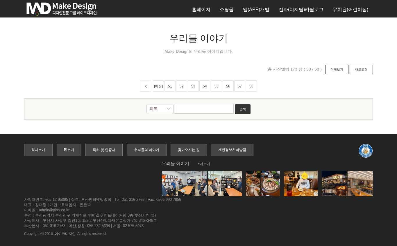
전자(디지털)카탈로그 (301, 9)
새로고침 (361, 69)
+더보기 (204, 164)
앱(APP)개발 (256, 9)
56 (228, 86)
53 (193, 86)
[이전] (158, 86)
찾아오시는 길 (189, 150)
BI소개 (69, 150)
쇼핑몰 (227, 9)
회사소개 (38, 150)
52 (182, 86)
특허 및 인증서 (104, 150)
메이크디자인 (65, 234)
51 (170, 86)
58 (251, 86)
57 (240, 86)
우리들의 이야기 (146, 150)
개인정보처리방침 (232, 150)
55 (216, 86)
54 (205, 86)
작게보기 (336, 69)
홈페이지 (201, 9)
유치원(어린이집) (350, 9)
